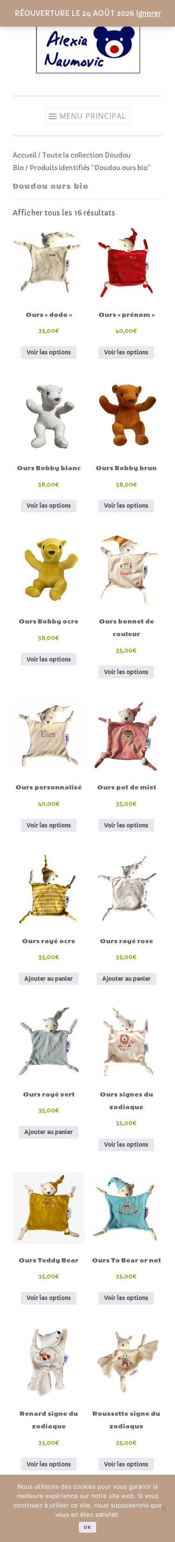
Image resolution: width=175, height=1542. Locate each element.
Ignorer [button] (148, 13)
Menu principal (92, 116)
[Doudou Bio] (87, 76)
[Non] (163, 1508)
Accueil (24, 155)
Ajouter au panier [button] (48, 978)
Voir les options (49, 352)
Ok (87, 1527)
